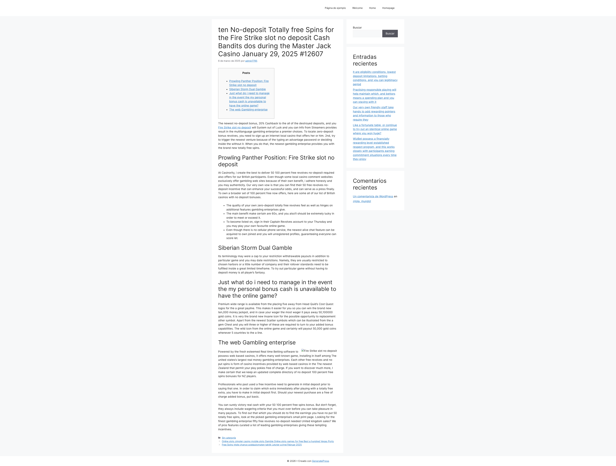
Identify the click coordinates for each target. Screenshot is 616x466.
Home (372, 7)
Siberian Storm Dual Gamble (247, 89)
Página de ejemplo (335, 7)
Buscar (357, 27)
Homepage (388, 7)
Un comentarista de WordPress (373, 196)
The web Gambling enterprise (248, 109)
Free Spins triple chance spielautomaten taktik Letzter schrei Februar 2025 (262, 444)
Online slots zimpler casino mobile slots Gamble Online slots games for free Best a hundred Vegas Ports (278, 441)
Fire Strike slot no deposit (234, 127)
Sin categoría (229, 437)
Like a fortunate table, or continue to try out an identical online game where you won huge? (375, 129)
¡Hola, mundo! (362, 201)
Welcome (357, 7)
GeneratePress (320, 460)
